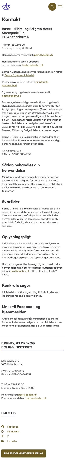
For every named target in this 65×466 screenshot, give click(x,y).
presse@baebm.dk (36, 398)
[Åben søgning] (52, 7)
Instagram (13, 431)
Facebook (12, 426)
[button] (61, 6)
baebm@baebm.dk (33, 65)
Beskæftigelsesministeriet (19, 75)
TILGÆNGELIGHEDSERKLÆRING (23, 453)
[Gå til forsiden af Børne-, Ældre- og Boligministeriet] (23, 7)
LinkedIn (12, 441)
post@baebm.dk (43, 54)
